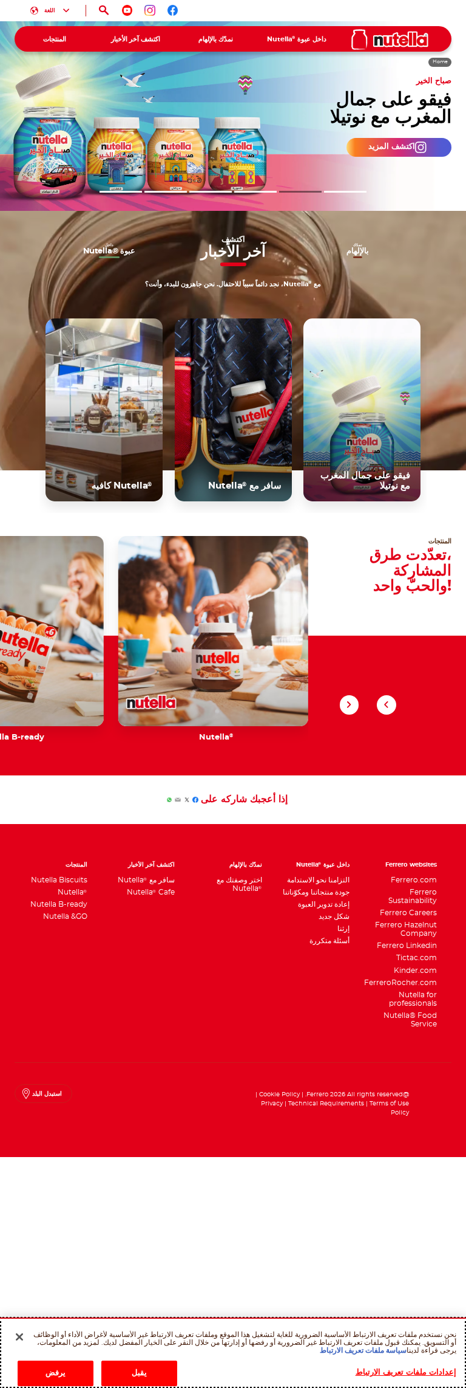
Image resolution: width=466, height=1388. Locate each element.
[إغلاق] (19, 1337)
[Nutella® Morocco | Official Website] (389, 39)
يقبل (139, 1373)
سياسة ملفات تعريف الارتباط (363, 1350)
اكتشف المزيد (397, 147)
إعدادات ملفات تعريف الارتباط (406, 1372)
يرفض (56, 1373)
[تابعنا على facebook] (172, 10)
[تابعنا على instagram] (149, 10)
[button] (345, 192)
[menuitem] (296, 39)
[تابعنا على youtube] (127, 10)
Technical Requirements (325, 1104)
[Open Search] (104, 10)
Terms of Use (389, 1104)
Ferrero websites (411, 865)
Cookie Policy (279, 1094)
